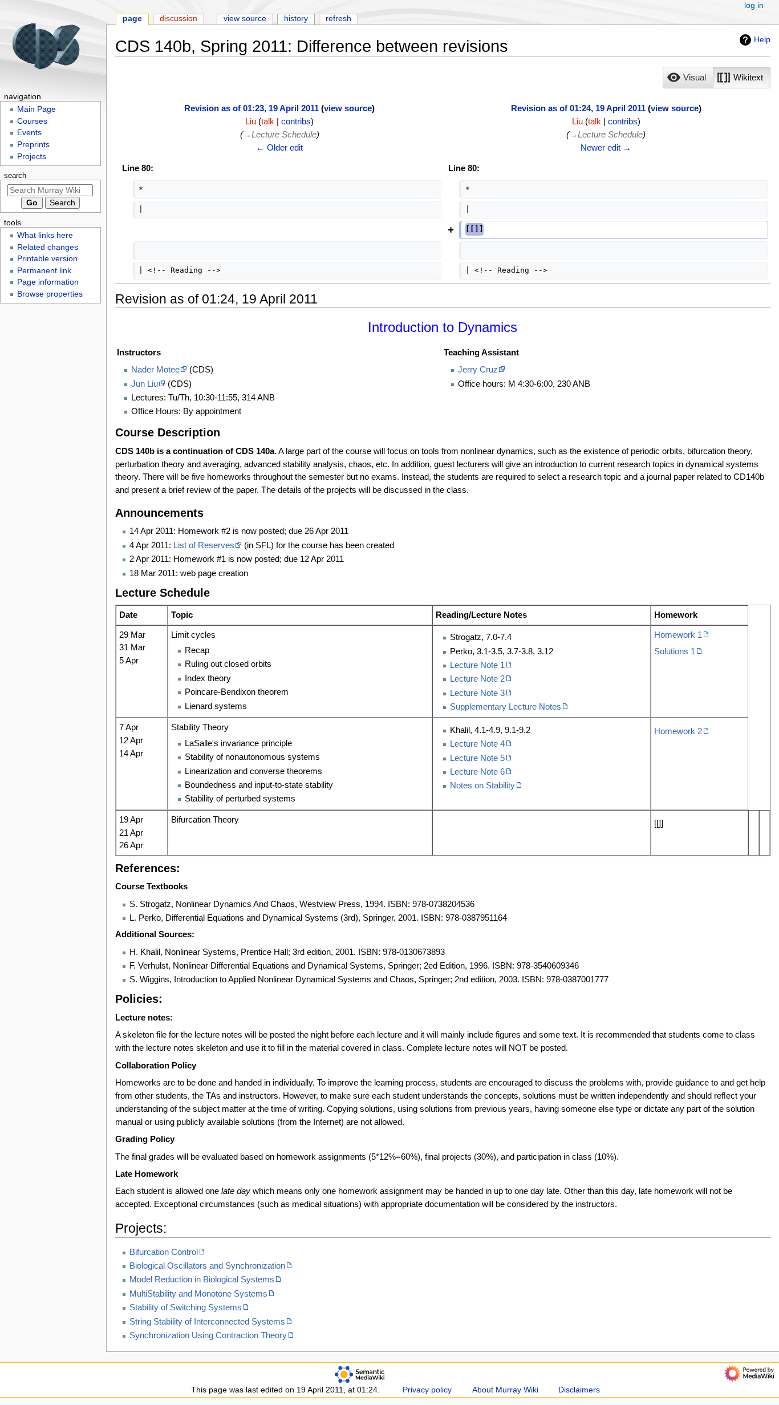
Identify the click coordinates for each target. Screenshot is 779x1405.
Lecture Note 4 (477, 743)
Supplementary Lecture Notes (505, 706)
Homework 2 (678, 731)
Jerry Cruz (478, 369)
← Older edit (279, 147)
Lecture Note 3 (477, 693)
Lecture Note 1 (477, 665)
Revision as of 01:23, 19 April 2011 (251, 108)
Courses (32, 121)
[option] (688, 77)
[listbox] (716, 77)
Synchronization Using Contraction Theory (208, 1335)
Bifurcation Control (163, 1252)
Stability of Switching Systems (185, 1307)
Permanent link (44, 270)
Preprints (33, 144)
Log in (754, 5)
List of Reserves (203, 545)
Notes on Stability (482, 785)
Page (132, 18)
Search (15, 176)
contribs (296, 121)
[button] (688, 77)
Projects (31, 156)
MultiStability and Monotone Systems (198, 1293)
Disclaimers (579, 1390)
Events (29, 132)
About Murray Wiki (505, 1390)
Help (762, 39)
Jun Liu (144, 383)
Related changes (47, 247)
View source (245, 18)
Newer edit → (606, 147)
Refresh (338, 18)
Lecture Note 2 (477, 678)
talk (267, 121)
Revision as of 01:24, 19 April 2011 (578, 108)
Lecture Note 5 (477, 758)
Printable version (47, 258)
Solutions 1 (674, 651)
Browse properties (50, 294)
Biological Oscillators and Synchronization (207, 1265)
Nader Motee (155, 369)
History (296, 18)
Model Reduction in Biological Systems (201, 1279)
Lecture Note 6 (477, 771)
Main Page (36, 109)
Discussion (178, 18)
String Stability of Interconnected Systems (207, 1321)
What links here (45, 235)
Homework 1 (678, 634)
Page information (48, 282)
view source (348, 108)
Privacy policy (427, 1390)
